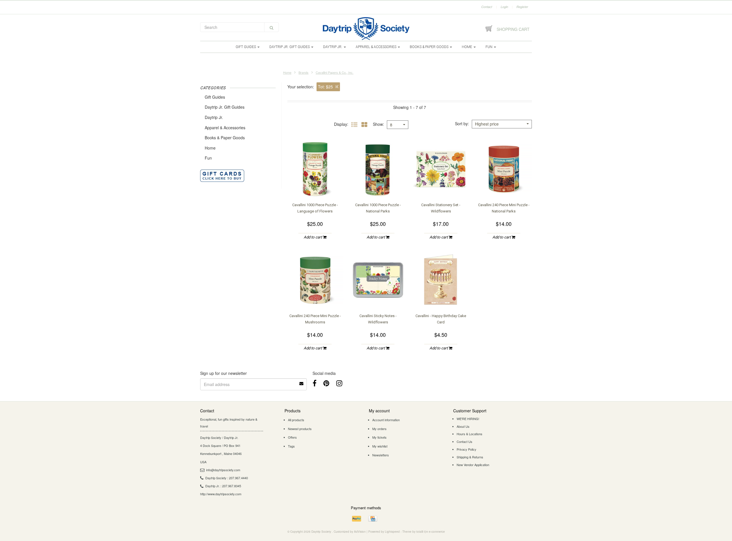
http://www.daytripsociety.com (220, 494)
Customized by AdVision (350, 532)
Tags (291, 446)
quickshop (315, 186)
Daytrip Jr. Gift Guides (290, 47)
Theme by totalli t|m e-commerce (423, 532)
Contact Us (464, 441)
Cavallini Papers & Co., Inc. (334, 72)
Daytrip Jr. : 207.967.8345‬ (223, 486)
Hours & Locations (469, 433)
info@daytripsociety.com (223, 470)
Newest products (300, 428)
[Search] (271, 27)
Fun (489, 47)
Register (522, 7)
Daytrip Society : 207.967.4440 (226, 478)
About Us (463, 426)
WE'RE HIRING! (468, 418)
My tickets (379, 437)
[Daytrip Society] (366, 28)
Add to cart (313, 237)
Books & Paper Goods (429, 47)
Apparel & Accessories (376, 47)
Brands (304, 72)
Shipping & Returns (470, 457)
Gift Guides (246, 47)
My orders (379, 428)
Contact (486, 7)
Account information (386, 419)
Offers (292, 437)
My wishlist (379, 446)
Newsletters (380, 455)
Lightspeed (392, 532)
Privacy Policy (466, 449)
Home (467, 47)
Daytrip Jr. (333, 47)
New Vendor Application (473, 464)
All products (296, 419)
